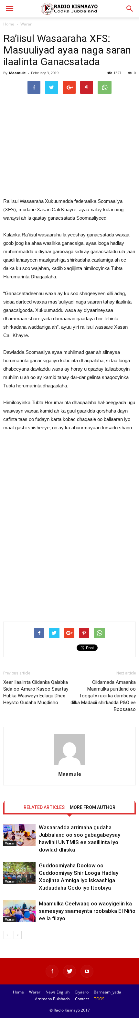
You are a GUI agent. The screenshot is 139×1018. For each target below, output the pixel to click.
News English (58, 992)
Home (8, 24)
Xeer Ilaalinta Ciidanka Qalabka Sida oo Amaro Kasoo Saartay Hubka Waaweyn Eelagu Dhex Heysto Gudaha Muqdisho (35, 692)
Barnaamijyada (107, 992)
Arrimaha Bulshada (52, 999)
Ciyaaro (82, 992)
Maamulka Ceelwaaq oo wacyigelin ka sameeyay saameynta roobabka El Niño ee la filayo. (87, 911)
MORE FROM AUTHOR (92, 807)
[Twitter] (69, 971)
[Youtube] (86, 971)
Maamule (17, 72)
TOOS (99, 999)
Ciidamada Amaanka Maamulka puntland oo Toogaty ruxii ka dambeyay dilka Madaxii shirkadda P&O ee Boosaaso (103, 695)
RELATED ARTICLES (44, 807)
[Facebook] (52, 971)
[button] (130, 8)
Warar (26, 24)
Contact (82, 999)
